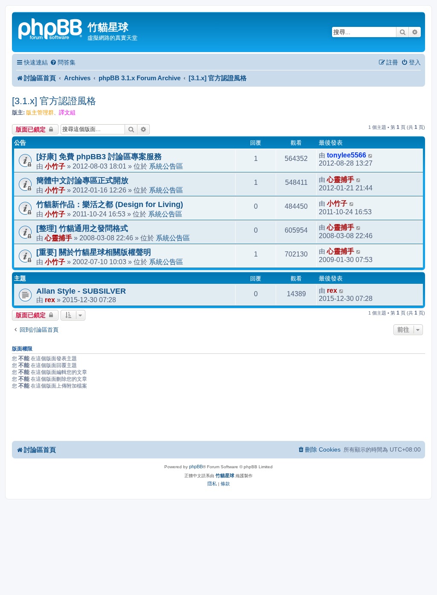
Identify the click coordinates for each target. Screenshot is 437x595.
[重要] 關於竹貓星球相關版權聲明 (93, 252)
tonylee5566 (346, 155)
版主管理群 (40, 112)
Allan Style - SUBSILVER (81, 291)
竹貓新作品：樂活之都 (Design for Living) (109, 204)
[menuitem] (63, 62)
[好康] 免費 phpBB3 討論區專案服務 (99, 156)
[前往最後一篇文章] (370, 155)
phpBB (196, 466)
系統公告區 (166, 166)
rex (50, 299)
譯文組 (67, 112)
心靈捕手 (340, 179)
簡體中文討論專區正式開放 (82, 180)
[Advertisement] (218, 416)
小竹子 (55, 166)
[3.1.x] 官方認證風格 (54, 101)
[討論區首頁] (50, 28)
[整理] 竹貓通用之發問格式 (82, 228)
